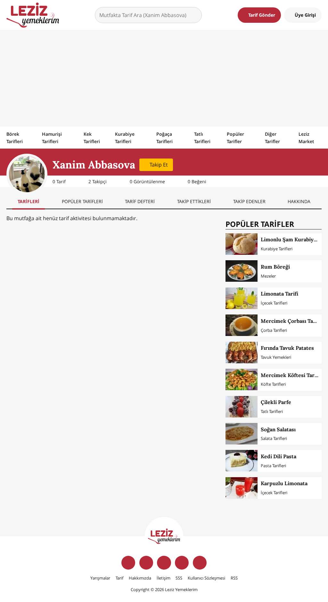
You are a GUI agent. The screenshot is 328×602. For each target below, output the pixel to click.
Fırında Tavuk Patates (287, 348)
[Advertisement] (164, 78)
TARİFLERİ (28, 201)
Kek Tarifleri (92, 137)
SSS (179, 578)
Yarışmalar (100, 578)
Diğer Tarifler (272, 137)
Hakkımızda (140, 578)
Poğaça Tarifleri (164, 137)
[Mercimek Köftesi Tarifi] (242, 379)
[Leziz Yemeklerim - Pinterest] (200, 563)
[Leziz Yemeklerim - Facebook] (128, 563)
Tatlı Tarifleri (202, 137)
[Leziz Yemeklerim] (32, 15)
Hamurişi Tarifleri (52, 137)
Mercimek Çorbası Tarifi (291, 321)
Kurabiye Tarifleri (125, 137)
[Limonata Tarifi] (242, 298)
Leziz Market (306, 137)
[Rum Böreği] (242, 271)
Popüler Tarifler (235, 137)
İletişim (163, 578)
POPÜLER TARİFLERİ (82, 201)
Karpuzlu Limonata (284, 483)
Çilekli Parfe (276, 402)
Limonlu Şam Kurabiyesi (291, 239)
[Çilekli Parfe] (242, 406)
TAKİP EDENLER (249, 201)
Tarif (119, 578)
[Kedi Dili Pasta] (242, 460)
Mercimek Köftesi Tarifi (290, 375)
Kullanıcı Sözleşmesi (206, 578)
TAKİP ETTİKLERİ (194, 201)
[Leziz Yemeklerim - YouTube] (182, 563)
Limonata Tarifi (279, 293)
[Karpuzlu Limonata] (242, 488)
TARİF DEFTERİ (140, 201)
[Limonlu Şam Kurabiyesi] (242, 244)
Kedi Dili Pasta (278, 456)
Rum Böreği (275, 266)
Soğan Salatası (278, 429)
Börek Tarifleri (14, 137)
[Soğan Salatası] (242, 433)
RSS (234, 578)
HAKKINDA (299, 201)
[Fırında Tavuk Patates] (242, 352)
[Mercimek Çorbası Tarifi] (242, 325)
